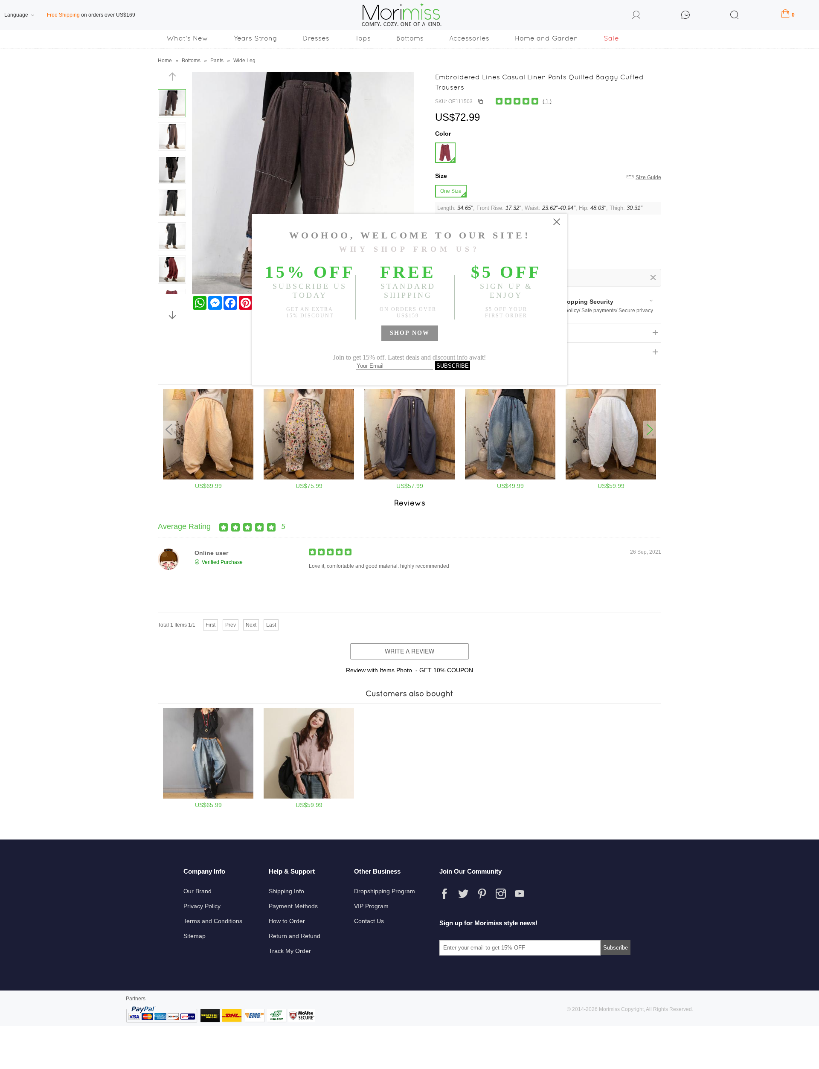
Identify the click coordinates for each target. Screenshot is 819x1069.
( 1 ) (547, 102)
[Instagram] (501, 894)
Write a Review (409, 651)
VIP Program (371, 906)
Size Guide (648, 177)
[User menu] (636, 16)
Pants (217, 61)
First (210, 625)
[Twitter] (463, 894)
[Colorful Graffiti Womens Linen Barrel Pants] (309, 478)
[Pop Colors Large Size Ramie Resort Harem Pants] (611, 478)
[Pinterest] (482, 894)
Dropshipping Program (384, 891)
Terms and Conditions (212, 921)
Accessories (469, 38)
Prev (230, 625)
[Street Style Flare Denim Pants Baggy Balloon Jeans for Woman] (208, 797)
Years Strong (255, 38)
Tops (363, 38)
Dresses (316, 38)
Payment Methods (293, 906)
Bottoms (410, 38)
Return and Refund (294, 935)
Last (271, 625)
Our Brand (197, 891)
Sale (611, 38)
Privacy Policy (202, 906)
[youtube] (519, 894)
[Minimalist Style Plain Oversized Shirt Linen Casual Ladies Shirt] (309, 797)
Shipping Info (286, 891)
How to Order (287, 921)
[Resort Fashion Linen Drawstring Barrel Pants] (208, 478)
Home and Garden (546, 38)
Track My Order (290, 950)
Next (251, 625)
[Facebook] (444, 894)
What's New (187, 38)
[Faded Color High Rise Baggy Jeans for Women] (510, 478)
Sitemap (194, 935)
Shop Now (410, 333)
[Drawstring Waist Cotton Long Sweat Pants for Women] (409, 478)
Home (165, 61)
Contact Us (369, 921)
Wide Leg (244, 61)
